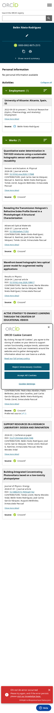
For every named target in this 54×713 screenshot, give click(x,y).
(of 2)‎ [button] (23, 413)
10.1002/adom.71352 (19, 231)
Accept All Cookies (27, 375)
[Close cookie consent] (49, 327)
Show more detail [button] (12, 119)
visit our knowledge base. (29, 696)
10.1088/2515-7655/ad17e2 (21, 492)
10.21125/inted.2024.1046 (21, 438)
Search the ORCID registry (13, 13)
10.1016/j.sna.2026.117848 (21, 174)
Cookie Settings (27, 383)
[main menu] (49, 5)
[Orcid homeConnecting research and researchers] (10, 5)
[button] (46, 82)
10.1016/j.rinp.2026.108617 (21, 282)
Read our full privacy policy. (17, 358)
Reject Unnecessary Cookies (26, 366)
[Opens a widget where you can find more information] (43, 708)
